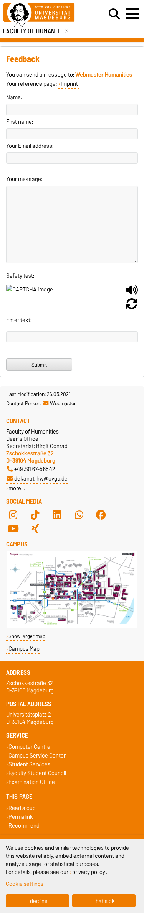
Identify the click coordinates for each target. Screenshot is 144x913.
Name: (14, 97)
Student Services (29, 764)
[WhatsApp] (79, 515)
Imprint (69, 83)
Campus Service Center (37, 755)
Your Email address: (29, 146)
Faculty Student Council (37, 773)
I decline (37, 901)
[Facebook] (101, 515)
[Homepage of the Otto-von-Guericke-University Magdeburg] (44, 15)
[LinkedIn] (57, 515)
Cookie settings (24, 883)
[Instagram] (13, 515)
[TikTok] (35, 515)
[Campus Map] (72, 627)
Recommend (24, 825)
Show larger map (26, 636)
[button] (132, 293)
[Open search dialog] (114, 14)
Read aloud (22, 807)
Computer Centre (29, 746)
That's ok (104, 901)
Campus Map (24, 648)
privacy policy (88, 872)
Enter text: (18, 320)
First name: (19, 121)
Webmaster (63, 403)
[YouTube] (13, 529)
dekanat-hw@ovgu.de (41, 478)
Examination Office (31, 782)
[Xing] (35, 529)
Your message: (24, 179)
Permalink (20, 816)
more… (16, 488)
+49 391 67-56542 (34, 469)
